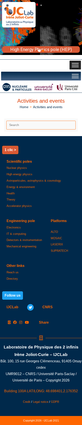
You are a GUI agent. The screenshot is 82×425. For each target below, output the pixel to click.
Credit (26, 401)
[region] (41, 27)
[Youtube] (27, 322)
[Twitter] (30, 307)
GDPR (55, 401)
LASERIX (57, 244)
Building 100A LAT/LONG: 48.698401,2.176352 (41, 391)
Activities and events (48, 107)
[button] (41, 5)
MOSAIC (56, 238)
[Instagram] (20, 322)
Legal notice (40, 401)
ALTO (54, 231)
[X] (9, 322)
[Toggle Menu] (75, 65)
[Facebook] (15, 322)
